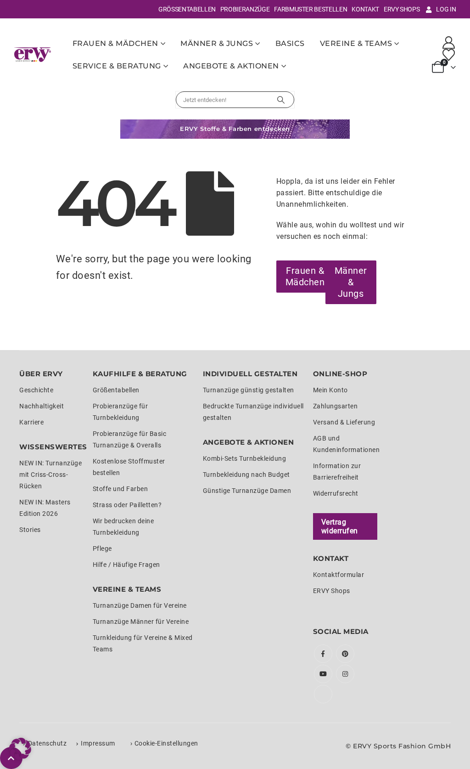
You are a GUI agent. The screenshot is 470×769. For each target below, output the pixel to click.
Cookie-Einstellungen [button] (166, 743)
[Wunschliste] (448, 55)
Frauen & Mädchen (115, 43)
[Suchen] (281, 99)
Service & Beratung (117, 66)
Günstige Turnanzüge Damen (247, 490)
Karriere (31, 422)
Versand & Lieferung (344, 422)
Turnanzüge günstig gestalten (248, 390)
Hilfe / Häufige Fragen (126, 564)
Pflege (102, 548)
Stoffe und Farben (120, 488)
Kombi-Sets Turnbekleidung (244, 458)
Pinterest (345, 654)
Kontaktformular (338, 574)
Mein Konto (330, 390)
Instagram (345, 674)
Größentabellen (187, 9)
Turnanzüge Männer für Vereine (141, 621)
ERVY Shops (402, 9)
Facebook (323, 654)
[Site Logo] (32, 54)
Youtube (323, 674)
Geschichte (36, 390)
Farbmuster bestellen (310, 9)
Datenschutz (47, 743)
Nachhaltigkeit (41, 406)
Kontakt (365, 9)
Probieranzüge (244, 9)
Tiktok (323, 694)
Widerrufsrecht (335, 493)
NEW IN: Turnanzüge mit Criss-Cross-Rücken (50, 474)
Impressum (98, 743)
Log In (446, 9)
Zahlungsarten (335, 406)
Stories (30, 529)
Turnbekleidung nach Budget (246, 474)
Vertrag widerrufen (339, 526)
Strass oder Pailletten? (127, 505)
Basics (290, 43)
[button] (20, 749)
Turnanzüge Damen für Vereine (140, 605)
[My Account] (448, 42)
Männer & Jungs (216, 43)
